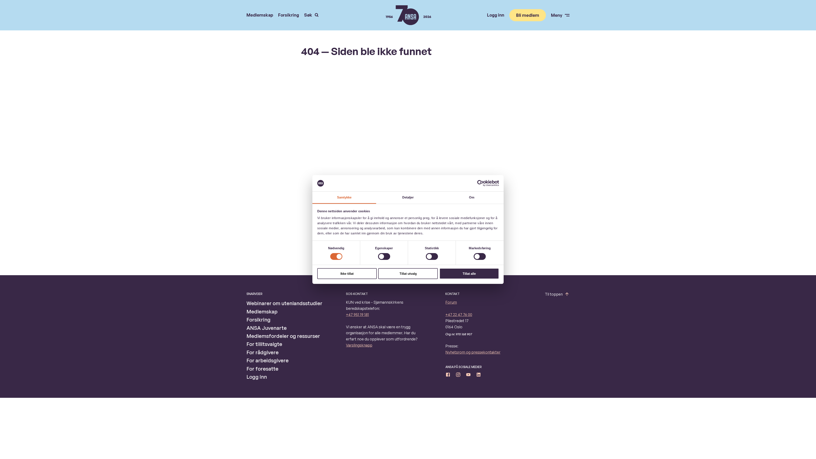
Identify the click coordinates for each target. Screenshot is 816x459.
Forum (451, 302)
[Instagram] (458, 375)
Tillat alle (469, 273)
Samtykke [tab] (344, 197)
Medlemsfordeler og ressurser (283, 336)
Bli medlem (527, 15)
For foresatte (262, 369)
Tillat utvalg (408, 273)
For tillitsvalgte (264, 344)
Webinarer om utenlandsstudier (284, 303)
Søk (308, 15)
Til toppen (554, 294)
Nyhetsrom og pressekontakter (472, 352)
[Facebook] (447, 375)
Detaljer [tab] (408, 197)
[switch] (384, 256)
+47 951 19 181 (357, 314)
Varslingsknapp (359, 345)
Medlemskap (259, 15)
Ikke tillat (347, 273)
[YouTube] (468, 375)
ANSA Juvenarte (266, 328)
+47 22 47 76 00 (458, 314)
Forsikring (288, 15)
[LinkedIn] (478, 375)
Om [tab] (471, 197)
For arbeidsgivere (267, 360)
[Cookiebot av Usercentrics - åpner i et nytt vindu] (480, 183)
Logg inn (495, 15)
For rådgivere (262, 352)
